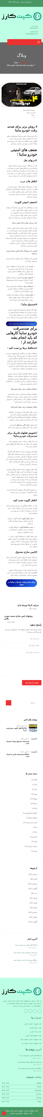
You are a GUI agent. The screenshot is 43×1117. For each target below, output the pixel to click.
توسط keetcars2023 (29, 110)
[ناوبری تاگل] (38, 42)
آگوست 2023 (32, 888)
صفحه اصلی (24, 62)
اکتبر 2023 (33, 879)
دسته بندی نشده (31, 822)
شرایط (26, 1113)
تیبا (36, 808)
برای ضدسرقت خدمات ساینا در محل (21, 583)
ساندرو (34, 837)
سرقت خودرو (32, 846)
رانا (36, 832)
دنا (36, 827)
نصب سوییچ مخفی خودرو (33, 1035)
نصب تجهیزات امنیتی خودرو (33, 1024)
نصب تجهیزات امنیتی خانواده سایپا (31, 1039)
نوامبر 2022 (33, 917)
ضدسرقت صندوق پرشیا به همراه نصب (25, 952)
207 (36, 784)
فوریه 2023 (33, 903)
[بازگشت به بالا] (4, 1113)
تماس (12, 1113)
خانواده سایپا (33, 818)
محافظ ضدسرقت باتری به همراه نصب (25, 960)
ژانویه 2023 (33, 907)
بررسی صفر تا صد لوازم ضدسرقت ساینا (21, 324)
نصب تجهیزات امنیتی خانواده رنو (31, 1043)
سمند (35, 851)
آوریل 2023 (33, 898)
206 (36, 780)
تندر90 (35, 803)
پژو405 (34, 799)
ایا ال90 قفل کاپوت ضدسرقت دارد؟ (26, 945)
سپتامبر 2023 (32, 884)
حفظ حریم (19, 1113)
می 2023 (34, 893)
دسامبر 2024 (32, 874)
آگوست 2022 (32, 922)
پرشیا (35, 794)
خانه (31, 1113)
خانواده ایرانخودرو (31, 813)
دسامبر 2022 (32, 912)
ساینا (33, 115)
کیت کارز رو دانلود (22, 425)
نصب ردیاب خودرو (35, 1031)
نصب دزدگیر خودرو (35, 1027)
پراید (35, 789)
